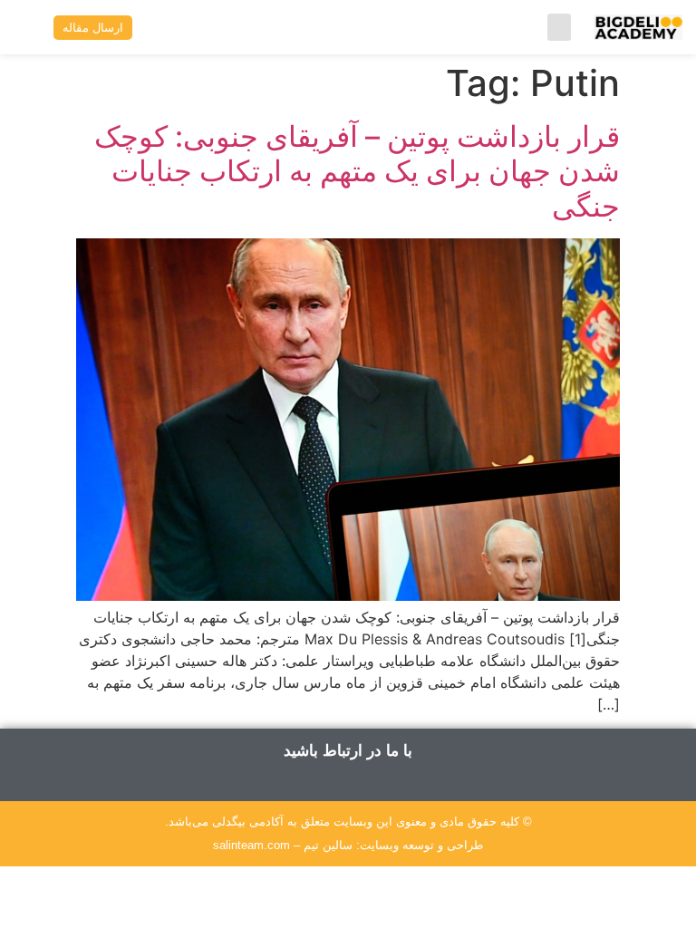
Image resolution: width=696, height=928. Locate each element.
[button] (559, 27)
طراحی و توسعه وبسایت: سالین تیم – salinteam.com (348, 845)
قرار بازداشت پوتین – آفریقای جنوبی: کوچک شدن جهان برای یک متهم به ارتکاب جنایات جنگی (357, 171)
